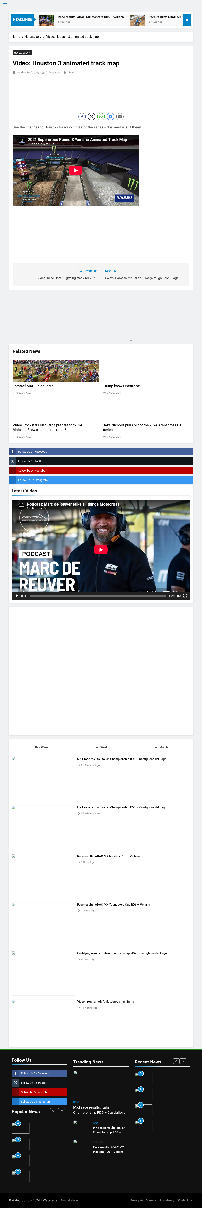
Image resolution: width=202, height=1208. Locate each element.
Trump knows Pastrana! (121, 386)
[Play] (17, 596)
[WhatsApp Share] (101, 116)
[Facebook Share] (82, 116)
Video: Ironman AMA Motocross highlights (105, 1001)
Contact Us (185, 1200)
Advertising (167, 1200)
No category (22, 52)
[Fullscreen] (185, 596)
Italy (76, 1102)
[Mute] (179, 596)
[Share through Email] (120, 116)
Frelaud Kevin (69, 1200)
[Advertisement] (101, 670)
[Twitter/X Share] (91, 116)
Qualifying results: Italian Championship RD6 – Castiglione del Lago (122, 953)
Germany (98, 1142)
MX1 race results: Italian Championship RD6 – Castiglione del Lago (121, 759)
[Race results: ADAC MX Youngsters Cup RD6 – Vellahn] (108, 22)
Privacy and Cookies (143, 1200)
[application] (101, 550)
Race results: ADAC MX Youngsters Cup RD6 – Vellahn (158, 17)
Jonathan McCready (28, 72)
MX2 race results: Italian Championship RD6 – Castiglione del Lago (121, 807)
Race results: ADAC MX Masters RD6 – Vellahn (62, 17)
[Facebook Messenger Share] (110, 116)
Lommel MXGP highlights (33, 386)
